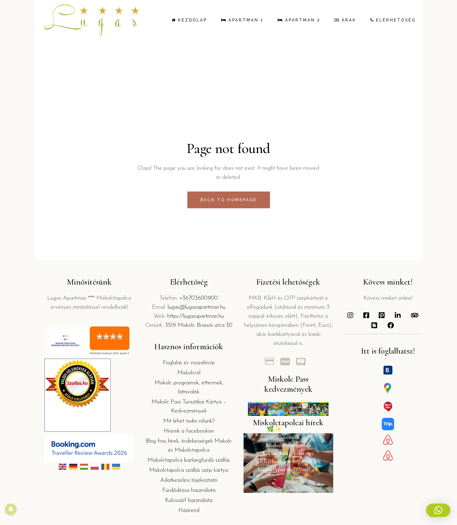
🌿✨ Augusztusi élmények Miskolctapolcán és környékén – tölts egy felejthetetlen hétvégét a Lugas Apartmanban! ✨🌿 (288, 453)
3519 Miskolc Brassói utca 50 (199, 325)
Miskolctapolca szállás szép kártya (188, 470)
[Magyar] (84, 467)
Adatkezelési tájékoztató (188, 480)
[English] (63, 467)
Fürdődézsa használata (188, 490)
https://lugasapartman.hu (195, 316)
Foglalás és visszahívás (189, 363)
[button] (438, 510)
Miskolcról (188, 373)
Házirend (188, 510)
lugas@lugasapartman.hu (196, 307)
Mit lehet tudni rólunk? (188, 421)
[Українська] (116, 467)
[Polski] (95, 467)
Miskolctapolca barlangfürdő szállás (189, 460)
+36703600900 (198, 298)
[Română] (105, 467)
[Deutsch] (73, 467)
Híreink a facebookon (189, 431)
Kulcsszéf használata (188, 500)
